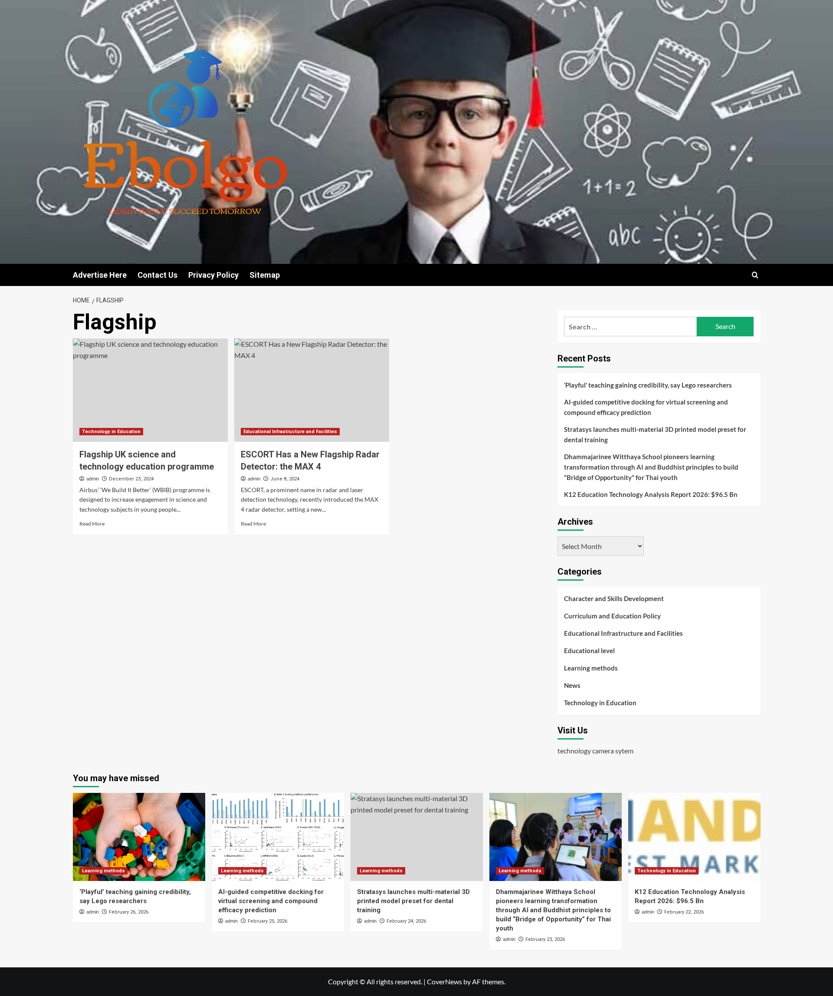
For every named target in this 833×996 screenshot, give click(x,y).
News (572, 685)
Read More (92, 523)
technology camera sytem (595, 750)
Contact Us (157, 274)
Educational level (589, 650)
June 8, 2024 (284, 479)
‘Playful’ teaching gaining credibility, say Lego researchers (648, 385)
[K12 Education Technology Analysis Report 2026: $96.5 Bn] (694, 837)
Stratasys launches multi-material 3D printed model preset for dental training (655, 434)
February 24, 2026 (406, 921)
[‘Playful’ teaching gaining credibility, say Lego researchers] (139, 837)
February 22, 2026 (684, 912)
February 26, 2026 (128, 912)
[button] (755, 275)
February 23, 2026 (545, 939)
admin (92, 478)
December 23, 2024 (131, 479)
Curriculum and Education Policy (612, 616)
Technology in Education (111, 431)
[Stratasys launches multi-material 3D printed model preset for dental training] (417, 837)
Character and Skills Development (614, 598)
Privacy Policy (213, 274)
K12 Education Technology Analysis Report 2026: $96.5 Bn (651, 494)
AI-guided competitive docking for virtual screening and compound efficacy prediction (646, 407)
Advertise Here (100, 274)
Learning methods (591, 668)
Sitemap (264, 274)
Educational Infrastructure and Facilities (290, 431)
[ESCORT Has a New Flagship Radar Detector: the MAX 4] (311, 390)
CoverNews (444, 981)
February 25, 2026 (267, 921)
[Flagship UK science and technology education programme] (150, 390)
